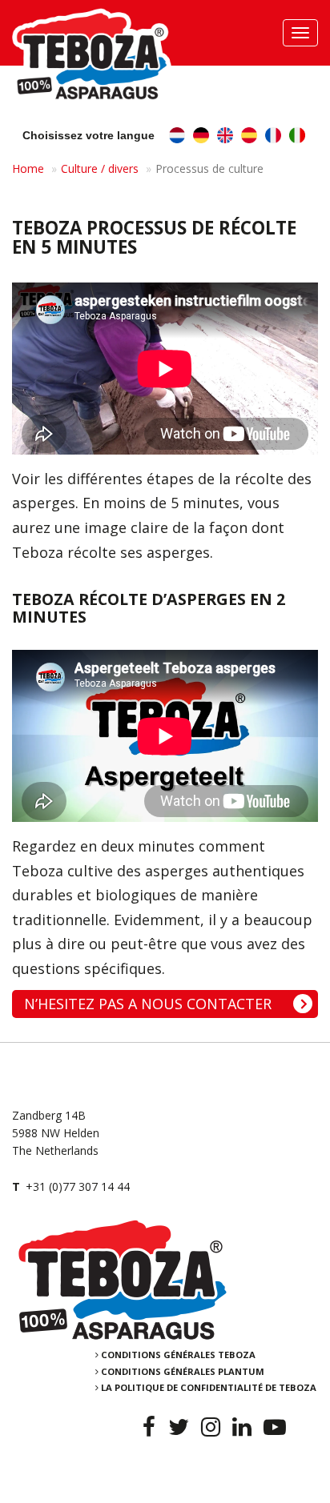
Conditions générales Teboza (178, 1355)
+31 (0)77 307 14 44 (78, 1186)
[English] (225, 137)
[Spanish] (249, 137)
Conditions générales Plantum (182, 1371)
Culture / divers (100, 168)
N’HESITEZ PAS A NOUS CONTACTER (148, 1003)
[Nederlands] (177, 137)
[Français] (273, 137)
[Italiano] (297, 137)
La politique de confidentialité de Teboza (208, 1387)
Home (28, 168)
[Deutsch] (201, 137)
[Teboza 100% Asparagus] (165, 1279)
